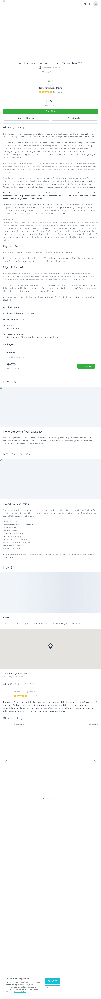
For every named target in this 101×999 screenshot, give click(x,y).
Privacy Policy (20, 992)
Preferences (52, 988)
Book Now (50, 111)
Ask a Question (74, 118)
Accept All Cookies (52, 981)
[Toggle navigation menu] (95, 3)
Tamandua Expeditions (25, 692)
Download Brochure (26, 118)
